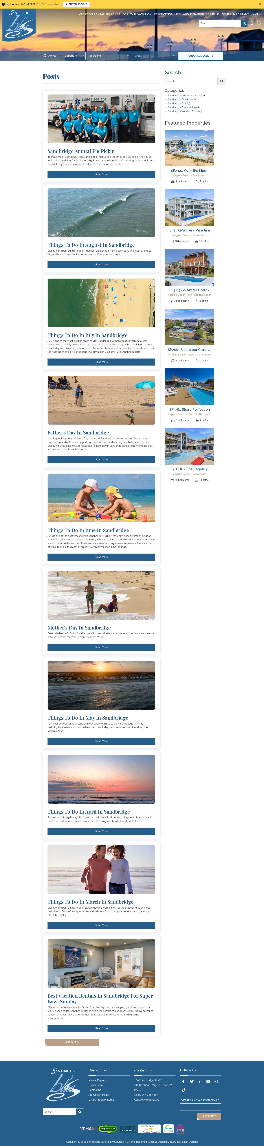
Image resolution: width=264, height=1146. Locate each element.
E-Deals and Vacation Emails (200, 1100)
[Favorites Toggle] (259, 23)
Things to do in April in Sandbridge (89, 811)
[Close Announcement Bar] (260, 4)
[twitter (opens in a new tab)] (192, 1081)
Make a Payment (97, 1080)
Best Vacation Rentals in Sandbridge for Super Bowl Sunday (100, 998)
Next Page (70, 1042)
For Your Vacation (137, 14)
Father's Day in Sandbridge (78, 432)
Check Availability (200, 55)
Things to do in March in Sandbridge (90, 902)
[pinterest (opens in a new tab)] (200, 1081)
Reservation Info (167, 14)
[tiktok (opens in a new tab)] (183, 1090)
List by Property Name (101, 1099)
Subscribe (209, 1116)
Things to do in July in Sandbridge (87, 335)
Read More (101, 174)
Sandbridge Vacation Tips (182, 111)
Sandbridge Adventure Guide (184, 95)
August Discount (76, 4)
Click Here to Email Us (146, 1099)
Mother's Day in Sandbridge (79, 627)
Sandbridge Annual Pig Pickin (81, 151)
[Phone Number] (252, 23)
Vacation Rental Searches (99, 14)
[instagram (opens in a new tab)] (216, 1081)
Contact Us (94, 1090)
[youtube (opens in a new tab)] (208, 1081)
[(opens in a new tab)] (189, 148)
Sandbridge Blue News (181, 99)
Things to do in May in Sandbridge (88, 718)
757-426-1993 (150, 1094)
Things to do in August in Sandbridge (91, 245)
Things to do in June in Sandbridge (88, 530)
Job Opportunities (98, 1094)
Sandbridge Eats (177, 103)
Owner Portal (95, 1085)
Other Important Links (240, 14)
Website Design (157, 1141)
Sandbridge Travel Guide (182, 107)
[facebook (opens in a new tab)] (183, 1081)
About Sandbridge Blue (201, 14)
